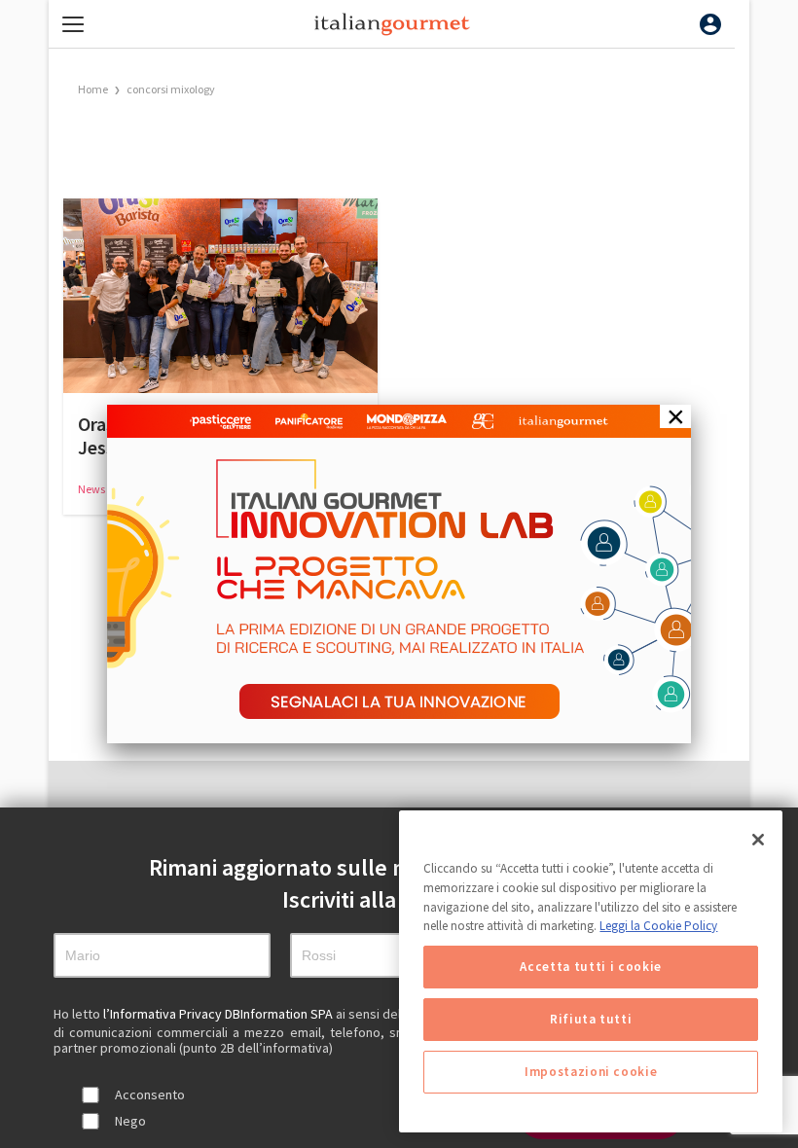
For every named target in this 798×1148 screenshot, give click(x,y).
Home (93, 89)
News (92, 489)
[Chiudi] (758, 839)
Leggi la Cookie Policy (658, 925)
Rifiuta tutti (591, 1019)
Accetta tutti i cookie (590, 966)
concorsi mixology (171, 89)
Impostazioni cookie (591, 1071)
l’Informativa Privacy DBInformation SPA (219, 1013)
